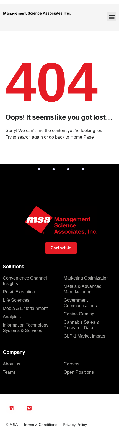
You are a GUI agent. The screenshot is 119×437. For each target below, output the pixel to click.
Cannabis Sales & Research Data (81, 325)
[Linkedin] (11, 408)
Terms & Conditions (40, 424)
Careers (71, 364)
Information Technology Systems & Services (25, 328)
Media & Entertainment (25, 308)
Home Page (82, 137)
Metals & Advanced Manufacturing (83, 289)
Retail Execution (19, 291)
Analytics (12, 316)
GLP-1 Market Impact (84, 336)
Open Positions (79, 372)
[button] (111, 16)
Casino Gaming (79, 314)
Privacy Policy (75, 424)
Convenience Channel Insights (25, 281)
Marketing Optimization (86, 278)
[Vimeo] (29, 408)
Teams (9, 372)
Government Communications (80, 303)
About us (11, 364)
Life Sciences (16, 300)
